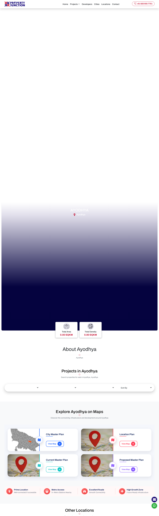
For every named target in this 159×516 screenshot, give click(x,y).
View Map (54, 444)
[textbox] (22, 386)
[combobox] (22, 388)
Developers (87, 4)
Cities (96, 4)
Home (65, 4)
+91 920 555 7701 (144, 4)
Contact (115, 4)
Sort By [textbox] (124, 388)
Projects (74, 4)
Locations (105, 4)
